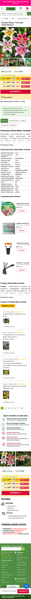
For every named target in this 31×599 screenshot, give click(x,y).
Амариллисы (4, 572)
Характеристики (13, 120)
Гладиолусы (4, 565)
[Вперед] (29, 13)
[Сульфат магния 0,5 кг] (8, 228)
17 (22, 408)
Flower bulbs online (22, 569)
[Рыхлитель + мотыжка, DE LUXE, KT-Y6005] (8, 268)
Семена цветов (21, 572)
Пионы (3, 579)
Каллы (3, 567)
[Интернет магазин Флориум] (2, 8)
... (18, 408)
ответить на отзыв (9, 326)
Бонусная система (22, 562)
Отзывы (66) (5, 125)
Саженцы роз (5, 582)
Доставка (13, 125)
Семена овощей (21, 574)
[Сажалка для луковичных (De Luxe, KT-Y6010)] (8, 248)
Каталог (11, 9)
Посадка (23, 120)
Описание (4, 120)
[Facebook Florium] (2, 587)
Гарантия (19, 555)
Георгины (4, 562)
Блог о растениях (21, 579)
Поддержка (20, 552)
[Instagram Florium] (5, 587)
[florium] (6, 320)
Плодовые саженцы (6, 574)
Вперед (25, 408)
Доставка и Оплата (22, 557)
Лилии (3, 569)
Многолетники (5, 577)
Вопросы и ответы (22, 581)
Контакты (19, 560)
